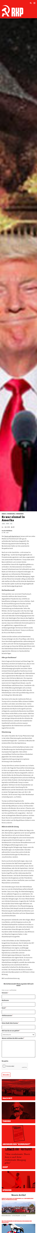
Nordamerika (20, 513)
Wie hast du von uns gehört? (11, 1031)
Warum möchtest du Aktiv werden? (13, 1038)
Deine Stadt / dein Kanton (10, 1023)
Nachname (5, 1000)
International (11, 513)
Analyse (4, 513)
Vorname (5, 993)
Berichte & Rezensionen (6, 1215)
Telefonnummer (7, 1015)
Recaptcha (5, 1061)
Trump (7, 523)
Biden (3, 523)
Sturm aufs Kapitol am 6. (12, 536)
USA (11, 523)
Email (4, 1008)
